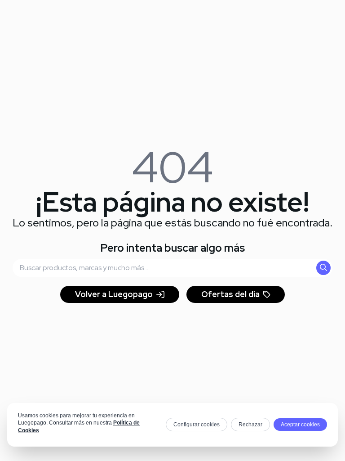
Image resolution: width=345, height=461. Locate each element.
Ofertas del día (230, 294)
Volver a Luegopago (114, 294)
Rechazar (250, 424)
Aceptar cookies (300, 424)
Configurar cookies (196, 424)
